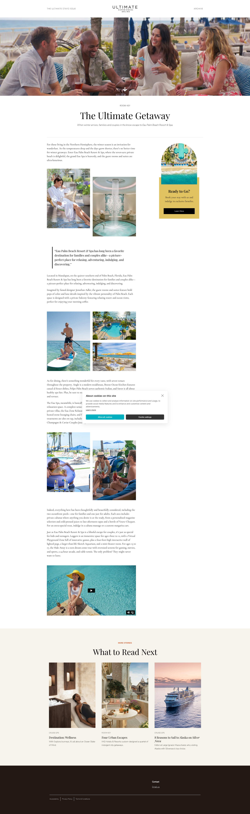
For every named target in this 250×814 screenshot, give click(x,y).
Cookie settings (145, 417)
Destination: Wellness (62, 737)
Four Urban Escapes (114, 737)
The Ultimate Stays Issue (61, 8)
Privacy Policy (67, 799)
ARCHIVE (198, 8)
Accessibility (54, 799)
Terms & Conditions (83, 799)
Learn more (91, 410)
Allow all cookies (105, 417)
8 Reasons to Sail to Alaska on (177, 739)
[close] (163, 395)
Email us (156, 786)
